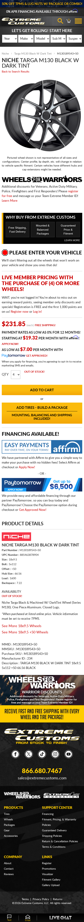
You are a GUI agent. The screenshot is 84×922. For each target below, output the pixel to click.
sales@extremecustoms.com (42, 778)
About (7, 863)
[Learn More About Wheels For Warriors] (42, 690)
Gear (7, 830)
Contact (8, 868)
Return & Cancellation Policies (60, 841)
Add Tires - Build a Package (42, 413)
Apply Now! (10, 344)
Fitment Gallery (51, 879)
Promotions (49, 868)
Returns (57, 899)
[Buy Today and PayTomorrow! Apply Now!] (42, 485)
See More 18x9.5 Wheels (21, 626)
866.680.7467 (42, 771)
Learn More (9, 200)
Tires (7, 814)
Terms (25, 899)
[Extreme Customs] (42, 736)
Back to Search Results (15, 71)
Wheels (8, 819)
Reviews (9, 874)
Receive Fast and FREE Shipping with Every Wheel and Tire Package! (41, 715)
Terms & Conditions (53, 847)
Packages (9, 825)
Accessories (11, 836)
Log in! (37, 311)
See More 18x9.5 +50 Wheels (25, 632)
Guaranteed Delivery (54, 830)
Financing (48, 814)
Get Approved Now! (32, 509)
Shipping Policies (52, 836)
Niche (5, 53)
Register (47, 863)
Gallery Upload (51, 885)
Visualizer (47, 874)
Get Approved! (36, 355)
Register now (20, 311)
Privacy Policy (41, 899)
